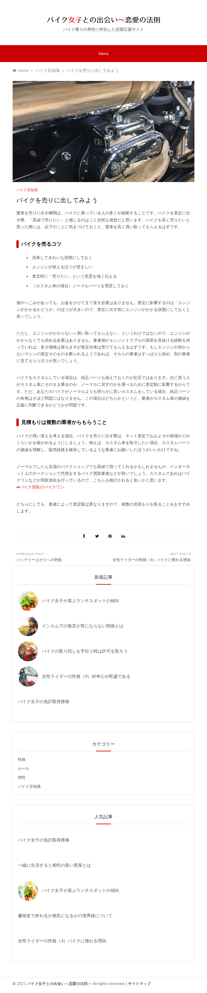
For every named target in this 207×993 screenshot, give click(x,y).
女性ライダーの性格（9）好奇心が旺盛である (86, 676)
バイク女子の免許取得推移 (43, 702)
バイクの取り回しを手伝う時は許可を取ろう (85, 651)
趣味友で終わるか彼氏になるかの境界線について (65, 916)
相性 (21, 777)
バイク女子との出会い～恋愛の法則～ (59, 983)
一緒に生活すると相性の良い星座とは (54, 865)
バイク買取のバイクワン (42, 486)
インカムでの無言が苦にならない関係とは (82, 626)
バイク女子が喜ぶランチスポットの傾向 (80, 601)
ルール (23, 768)
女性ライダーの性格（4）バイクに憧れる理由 (152, 559)
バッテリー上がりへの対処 (39, 559)
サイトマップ (139, 983)
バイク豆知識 (27, 190)
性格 (21, 759)
